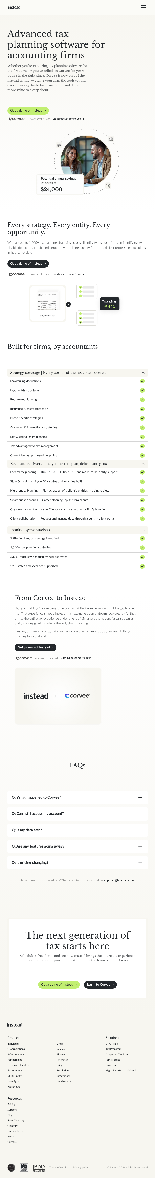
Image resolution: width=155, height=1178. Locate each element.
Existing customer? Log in (68, 118)
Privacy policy (81, 1167)
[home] (14, 7)
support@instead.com (119, 880)
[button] (143, 7)
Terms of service (58, 1167)
